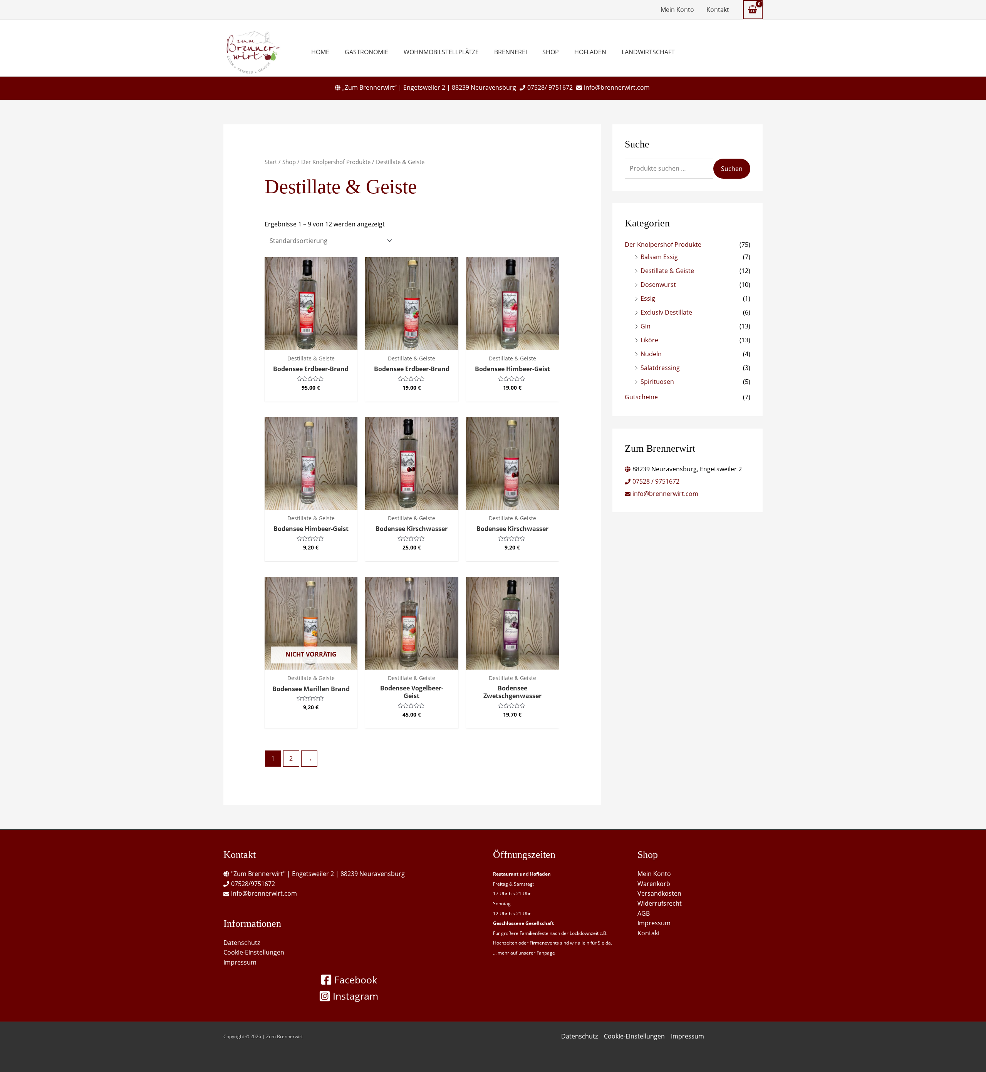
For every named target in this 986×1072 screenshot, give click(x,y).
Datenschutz (241, 942)
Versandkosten (659, 893)
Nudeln (651, 354)
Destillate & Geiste (667, 270)
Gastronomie (366, 52)
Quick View (311, 342)
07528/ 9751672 (550, 87)
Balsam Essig (659, 257)
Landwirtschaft (648, 52)
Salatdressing (660, 367)
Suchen (732, 168)
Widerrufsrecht (659, 903)
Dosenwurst (658, 284)
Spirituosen (657, 381)
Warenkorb (653, 883)
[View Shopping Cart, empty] (753, 9)
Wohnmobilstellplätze (441, 52)
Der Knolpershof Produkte (336, 162)
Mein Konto (677, 9)
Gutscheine (641, 397)
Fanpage (546, 953)
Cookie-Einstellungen (253, 952)
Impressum (240, 962)
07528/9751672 (253, 883)
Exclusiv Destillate (666, 312)
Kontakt (717, 9)
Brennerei (510, 52)
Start (271, 162)
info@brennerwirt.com (617, 87)
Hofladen (590, 52)
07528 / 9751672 (655, 481)
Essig (648, 298)
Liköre (649, 340)
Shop (550, 52)
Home (320, 52)
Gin (646, 326)
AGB (643, 913)
